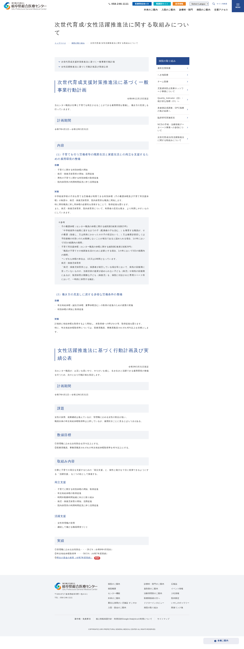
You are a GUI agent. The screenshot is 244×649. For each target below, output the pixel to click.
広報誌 (174, 584)
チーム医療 (163, 82)
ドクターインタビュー (154, 603)
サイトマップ (163, 619)
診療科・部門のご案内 (154, 584)
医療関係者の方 (142, 4)
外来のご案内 (151, 10)
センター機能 (114, 593)
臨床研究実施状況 (166, 118)
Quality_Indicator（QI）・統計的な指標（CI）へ (171, 99)
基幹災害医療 (164, 68)
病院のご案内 (203, 10)
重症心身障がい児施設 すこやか (122, 603)
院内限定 (175, 598)
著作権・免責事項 (82, 619)
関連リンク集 (177, 607)
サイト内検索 (222, 4)
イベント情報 (177, 589)
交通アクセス (221, 10)
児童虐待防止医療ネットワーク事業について (171, 89)
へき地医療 (163, 75)
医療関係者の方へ (152, 598)
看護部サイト (162, 4)
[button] (238, 6)
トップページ (60, 43)
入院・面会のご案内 (117, 607)
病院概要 (112, 589)
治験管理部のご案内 (153, 593)
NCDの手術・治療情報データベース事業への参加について (171, 127)
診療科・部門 (186, 10)
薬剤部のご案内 (151, 589)
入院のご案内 (168, 10)
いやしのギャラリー (180, 603)
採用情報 (179, 4)
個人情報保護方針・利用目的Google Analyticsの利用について (124, 619)
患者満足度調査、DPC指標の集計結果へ (171, 109)
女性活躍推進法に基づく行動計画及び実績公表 (84, 67)
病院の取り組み (78, 43)
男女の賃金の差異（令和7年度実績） (75, 558)
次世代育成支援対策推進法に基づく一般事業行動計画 (88, 62)
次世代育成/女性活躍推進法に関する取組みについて (171, 138)
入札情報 (175, 593)
